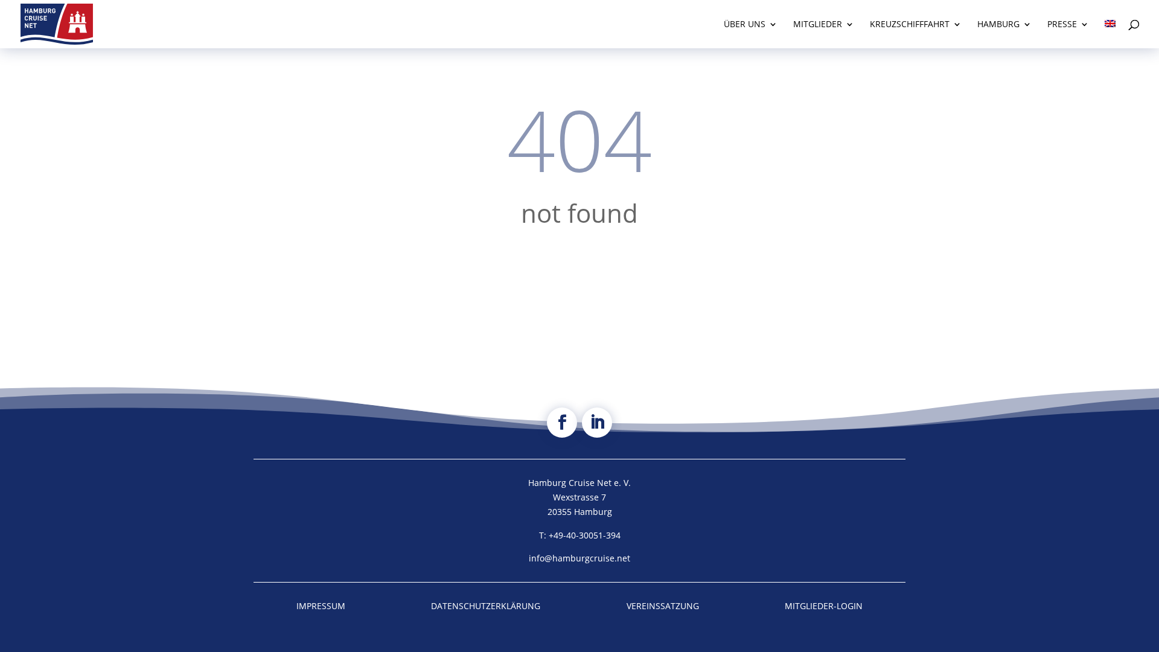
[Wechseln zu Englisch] (1110, 34)
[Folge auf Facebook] (562, 423)
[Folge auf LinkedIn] (597, 423)
